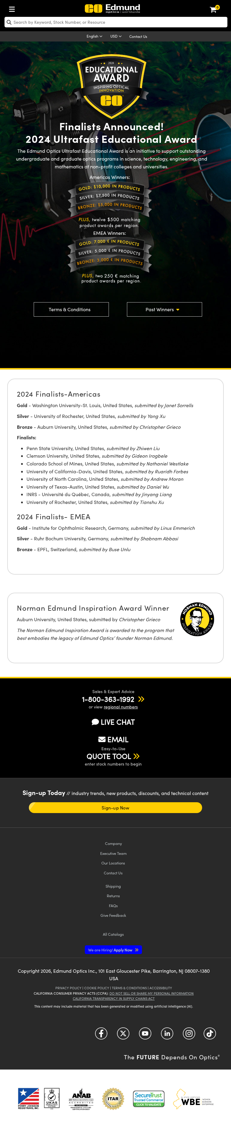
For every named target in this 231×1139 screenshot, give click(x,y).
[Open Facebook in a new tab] (101, 1036)
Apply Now (110, 949)
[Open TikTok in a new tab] (209, 1036)
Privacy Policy (68, 988)
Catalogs (113, 934)
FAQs (113, 905)
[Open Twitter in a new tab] (123, 1036)
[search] (116, 22)
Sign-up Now (115, 808)
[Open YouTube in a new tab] (145, 1036)
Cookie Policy (96, 988)
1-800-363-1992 (108, 699)
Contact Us (138, 36)
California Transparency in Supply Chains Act (114, 998)
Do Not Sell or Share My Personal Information (151, 993)
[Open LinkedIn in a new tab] (167, 1036)
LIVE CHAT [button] (118, 721)
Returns (113, 895)
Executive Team (113, 853)
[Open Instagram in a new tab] (189, 1036)
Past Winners (160, 309)
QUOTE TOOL (109, 756)
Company (113, 843)
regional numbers (121, 707)
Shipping (113, 886)
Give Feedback (113, 915)
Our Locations (113, 862)
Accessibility (160, 988)
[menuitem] (13, 8)
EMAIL (117, 739)
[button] (108, 699)
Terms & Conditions (70, 309)
